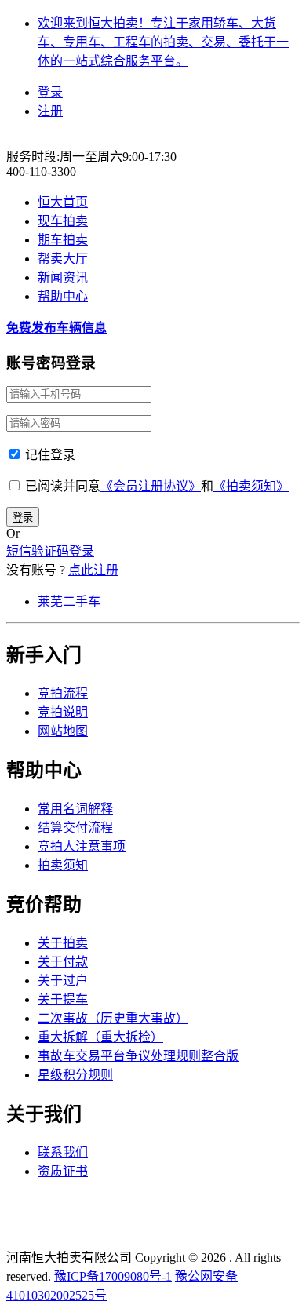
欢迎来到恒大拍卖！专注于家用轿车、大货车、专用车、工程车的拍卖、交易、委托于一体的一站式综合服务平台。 (163, 41)
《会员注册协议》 (150, 486)
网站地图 (63, 731)
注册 (50, 111)
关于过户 (63, 980)
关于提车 (63, 999)
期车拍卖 (63, 239)
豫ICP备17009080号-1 (113, 1276)
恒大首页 (63, 202)
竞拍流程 (63, 693)
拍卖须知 (63, 865)
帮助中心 (63, 296)
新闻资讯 (63, 277)
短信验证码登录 (50, 551)
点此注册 (93, 570)
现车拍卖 (63, 221)
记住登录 (48, 454)
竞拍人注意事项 (82, 846)
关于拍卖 (63, 943)
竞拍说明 (63, 712)
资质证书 (63, 1171)
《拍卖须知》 (251, 486)
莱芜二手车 (69, 601)
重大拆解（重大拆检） (100, 1037)
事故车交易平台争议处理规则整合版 (138, 1056)
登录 (50, 92)
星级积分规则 (75, 1074)
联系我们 (63, 1152)
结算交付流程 (75, 827)
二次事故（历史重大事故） (113, 1018)
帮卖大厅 (63, 258)
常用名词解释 (75, 808)
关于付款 (63, 961)
